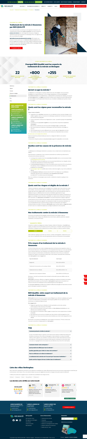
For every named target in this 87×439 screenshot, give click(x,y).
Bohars (11, 377)
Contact (83, 2)
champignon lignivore (37, 169)
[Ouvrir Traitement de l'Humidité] (52, 6)
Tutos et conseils (29, 423)
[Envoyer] (75, 418)
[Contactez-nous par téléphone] (85, 279)
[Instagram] (20, 420)
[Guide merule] (69, 429)
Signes (11, 88)
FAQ (11, 101)
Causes (11, 91)
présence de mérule (14, 33)
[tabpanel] (50, 225)
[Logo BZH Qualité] (7, 6)
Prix (11, 98)
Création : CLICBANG (68, 437)
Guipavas (18, 377)
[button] (76, 390)
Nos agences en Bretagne (31, 420)
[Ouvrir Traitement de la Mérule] (45, 6)
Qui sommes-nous (30, 418)
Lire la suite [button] (64, 395)
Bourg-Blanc (29, 377)
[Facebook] (13, 420)
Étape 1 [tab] (35, 231)
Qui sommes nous (48, 2)
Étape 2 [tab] (50, 231)
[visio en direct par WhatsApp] (85, 276)
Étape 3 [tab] (64, 231)
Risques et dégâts (14, 93)
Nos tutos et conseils (66, 2)
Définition (12, 86)
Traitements (13, 96)
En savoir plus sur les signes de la (37, 134)
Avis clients (57, 2)
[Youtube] (16, 420)
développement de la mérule (38, 159)
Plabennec (36, 377)
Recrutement (76, 2)
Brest (23, 377)
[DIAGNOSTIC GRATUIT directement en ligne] (85, 283)
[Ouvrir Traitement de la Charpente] (39, 6)
